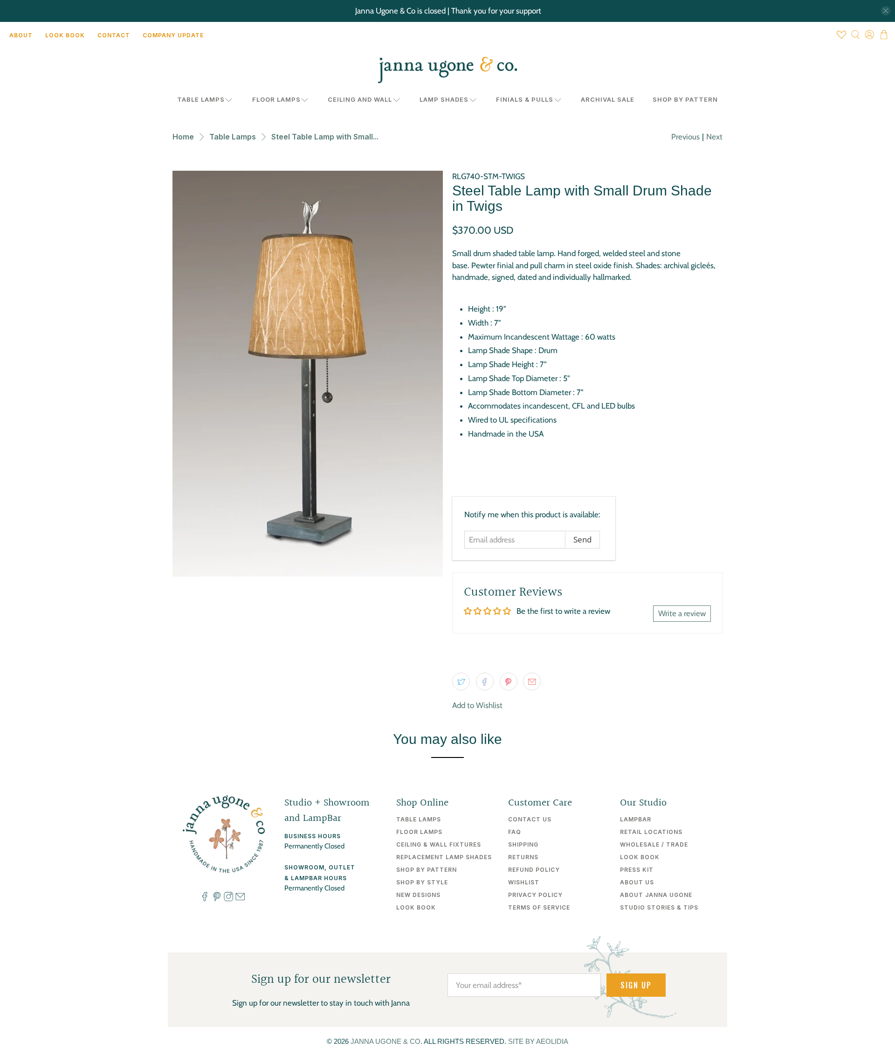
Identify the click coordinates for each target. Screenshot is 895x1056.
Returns (523, 857)
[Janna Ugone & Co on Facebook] (204, 899)
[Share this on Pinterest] (508, 681)
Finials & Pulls (524, 99)
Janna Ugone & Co (385, 1041)
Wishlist (523, 882)
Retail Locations (651, 831)
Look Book (65, 35)
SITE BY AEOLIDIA (538, 1041)
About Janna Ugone (656, 894)
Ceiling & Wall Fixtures (438, 844)
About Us (637, 882)
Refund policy (534, 869)
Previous (685, 136)
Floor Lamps (276, 99)
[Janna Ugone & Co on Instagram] (228, 899)
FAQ (514, 831)
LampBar (635, 819)
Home (183, 136)
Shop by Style (422, 882)
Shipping (523, 844)
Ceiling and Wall (360, 99)
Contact (113, 35)
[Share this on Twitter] (461, 681)
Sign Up (636, 985)
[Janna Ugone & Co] (447, 69)
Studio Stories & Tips (659, 907)
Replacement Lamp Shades (444, 857)
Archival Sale (607, 99)
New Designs (418, 894)
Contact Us (529, 819)
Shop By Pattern (685, 99)
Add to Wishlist (477, 705)
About (21, 35)
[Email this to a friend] (532, 681)
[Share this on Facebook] (485, 681)
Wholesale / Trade (654, 844)
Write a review (682, 613)
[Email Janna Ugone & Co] (240, 899)
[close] (885, 10)
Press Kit (637, 869)
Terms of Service (539, 907)
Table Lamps (201, 99)
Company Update (173, 35)
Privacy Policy (535, 894)
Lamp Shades (444, 99)
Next (714, 136)
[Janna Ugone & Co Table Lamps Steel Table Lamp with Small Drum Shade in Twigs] (307, 374)
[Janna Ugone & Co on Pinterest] (216, 899)
